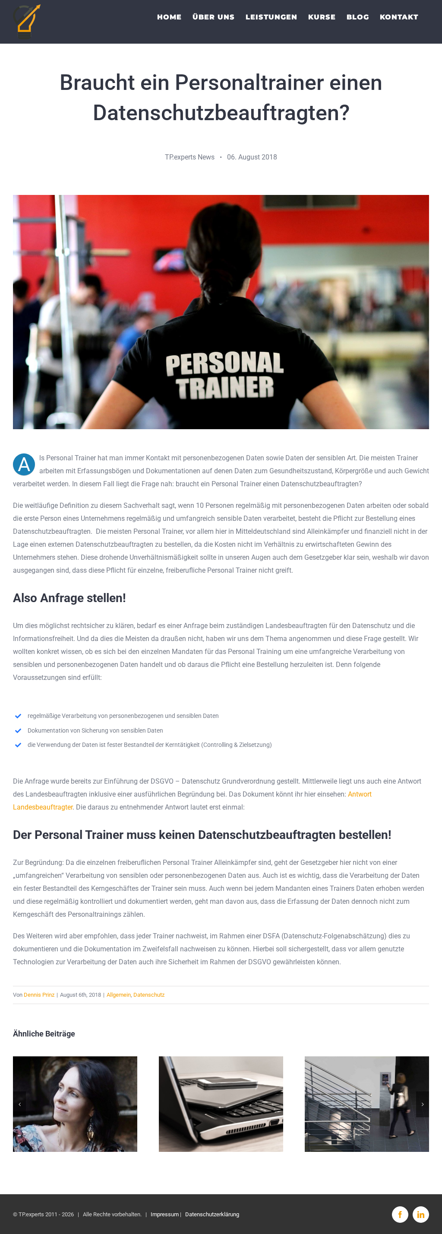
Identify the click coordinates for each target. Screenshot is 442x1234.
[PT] (221, 198)
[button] (19, 1104)
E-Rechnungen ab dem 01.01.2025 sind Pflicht (221, 1104)
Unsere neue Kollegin (75, 1104)
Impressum (165, 1214)
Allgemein (119, 995)
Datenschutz (148, 995)
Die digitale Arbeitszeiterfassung (367, 1104)
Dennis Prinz (39, 995)
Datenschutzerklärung (212, 1214)
